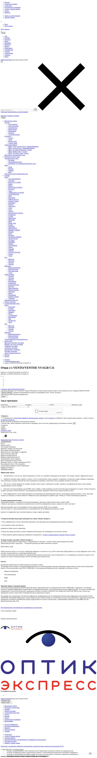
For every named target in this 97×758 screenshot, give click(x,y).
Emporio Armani (13, 201)
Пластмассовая (13, 271)
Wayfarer (11, 276)
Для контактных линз (11, 158)
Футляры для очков (11, 351)
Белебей (7, 38)
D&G (10, 196)
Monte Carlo (12, 223)
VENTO (11, 250)
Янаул (6, 56)
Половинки (12, 295)
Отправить (5, 416)
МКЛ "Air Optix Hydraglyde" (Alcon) (20, 150)
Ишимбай (8, 43)
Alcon (10, 140)
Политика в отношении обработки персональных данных (19, 746)
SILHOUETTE (13, 238)
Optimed (11, 170)
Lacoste (10, 216)
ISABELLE (12, 215)
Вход (6, 24)
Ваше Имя (4, 405)
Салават (7, 51)
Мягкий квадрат (13, 290)
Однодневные (12, 124)
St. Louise (11, 240)
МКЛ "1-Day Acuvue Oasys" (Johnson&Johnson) (23, 146)
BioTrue (10, 169)
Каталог (7, 2)
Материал (8, 266)
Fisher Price (11, 206)
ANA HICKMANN (14, 179)
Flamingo (11, 312)
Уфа (6, 36)
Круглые (11, 286)
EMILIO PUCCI (13, 199)
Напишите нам (6, 700)
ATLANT (11, 180)
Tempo (10, 247)
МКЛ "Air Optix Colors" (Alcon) (18, 153)
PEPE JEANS (12, 228)
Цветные (11, 133)
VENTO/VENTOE (14, 252)
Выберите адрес (77, 405)
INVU (10, 314)
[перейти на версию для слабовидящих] (3, 21)
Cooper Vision (12, 143)
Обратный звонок (6, 112)
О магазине (8, 6)
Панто (10, 293)
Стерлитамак (9, 53)
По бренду (8, 136)
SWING (10, 244)
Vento (10, 322)
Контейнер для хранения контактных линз (22, 163)
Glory (10, 209)
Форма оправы (9, 274)
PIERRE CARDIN (14, 230)
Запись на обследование (12, 16)
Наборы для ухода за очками (14, 344)
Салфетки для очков (11, 346)
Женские (11, 259)
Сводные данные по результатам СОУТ (51, 746)
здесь (33, 754)
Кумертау (8, 45)
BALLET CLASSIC (14, 182)
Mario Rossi (12, 218)
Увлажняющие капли (15, 162)
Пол (6, 257)
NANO (10, 225)
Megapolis (11, 220)
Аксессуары (8, 341)
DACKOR (11, 198)
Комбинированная (14, 267)
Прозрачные (12, 131)
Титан (10, 273)
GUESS (10, 211)
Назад (3, 33)
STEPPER (11, 242)
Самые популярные (11, 145)
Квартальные (12, 129)
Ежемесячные (12, 128)
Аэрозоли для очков (11, 348)
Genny (10, 208)
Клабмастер (12, 283)
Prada (10, 233)
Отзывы (7, 731)
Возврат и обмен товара (12, 743)
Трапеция (11, 298)
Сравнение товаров (11, 4)
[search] (35, 109)
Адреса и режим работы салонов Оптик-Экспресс (59, 535)
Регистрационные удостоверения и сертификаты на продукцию (21, 607)
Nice (9, 319)
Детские (11, 264)
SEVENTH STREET (15, 237)
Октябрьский (9, 50)
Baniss (10, 184)
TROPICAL (12, 320)
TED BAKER (12, 245)
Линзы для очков (10, 302)
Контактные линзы (11, 121)
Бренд (6, 165)
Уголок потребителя (11, 724)
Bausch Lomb (12, 141)
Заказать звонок (10, 17)
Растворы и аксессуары (12, 157)
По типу (7, 122)
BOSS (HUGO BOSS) (15, 187)
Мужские (11, 261)
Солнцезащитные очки (12, 303)
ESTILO (11, 204)
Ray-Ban (11, 235)
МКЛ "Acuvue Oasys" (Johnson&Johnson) (21, 148)
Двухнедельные (13, 126)
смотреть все (21, 155)
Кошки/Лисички (13, 285)
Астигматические (14, 134)
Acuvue (10, 138)
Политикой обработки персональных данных (28, 418)
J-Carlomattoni (12, 315)
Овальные (11, 291)
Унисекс (11, 262)
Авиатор (11, 278)
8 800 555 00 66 (6, 60)
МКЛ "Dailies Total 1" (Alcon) (17, 151)
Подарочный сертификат (13, 7)
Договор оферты (10, 738)
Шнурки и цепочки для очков (14, 343)
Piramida (11, 232)
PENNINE (11, 227)
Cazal (10, 191)
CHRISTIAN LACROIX (16, 192)
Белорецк (8, 39)
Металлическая (13, 269)
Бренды (7, 355)
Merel (10, 221)
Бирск (6, 41)
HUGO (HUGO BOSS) (15, 213)
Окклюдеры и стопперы (12, 349)
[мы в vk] (6, 436)
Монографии (9, 721)
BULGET (11, 189)
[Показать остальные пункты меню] (1, 21)
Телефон (29, 405)
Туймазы (7, 55)
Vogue (10, 256)
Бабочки (11, 279)
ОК (90, 753)
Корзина (4, 116)
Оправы (7, 175)
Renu (10, 172)
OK (74, 423)
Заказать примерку (7, 392)
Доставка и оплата (18, 440)
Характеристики (6, 440)
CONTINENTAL (13, 194)
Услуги (7, 356)
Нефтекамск (8, 48)
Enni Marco (11, 203)
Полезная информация (12, 726)
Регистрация (9, 26)
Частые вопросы (10, 729)
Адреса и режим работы (12, 9)
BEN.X (10, 186)
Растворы (11, 160)
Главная (7, 359)
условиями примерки (8, 420)
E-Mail (51, 405)
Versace (10, 254)
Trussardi (11, 249)
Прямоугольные (13, 297)
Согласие (51, 418)
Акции (7, 11)
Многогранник (13, 288)
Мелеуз (7, 46)
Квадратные (12, 281)
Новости (7, 12)
